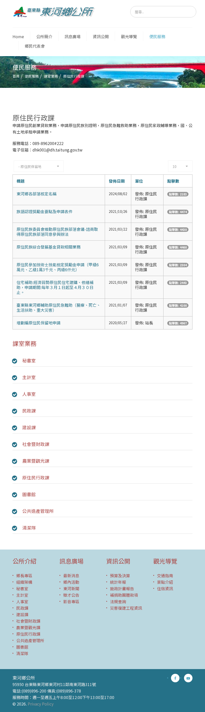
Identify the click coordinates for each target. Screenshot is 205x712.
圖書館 (29, 494)
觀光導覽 (129, 36)
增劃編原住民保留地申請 (38, 323)
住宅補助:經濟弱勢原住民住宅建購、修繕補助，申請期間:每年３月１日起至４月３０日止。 (55, 287)
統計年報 (118, 582)
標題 (20, 181)
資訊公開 (101, 36)
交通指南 (165, 575)
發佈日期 (117, 181)
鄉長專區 (24, 575)
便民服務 (157, 36)
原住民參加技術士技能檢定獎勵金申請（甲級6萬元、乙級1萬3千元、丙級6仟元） (57, 267)
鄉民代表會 (35, 46)
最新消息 (71, 575)
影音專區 (71, 601)
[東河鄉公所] (55, 11)
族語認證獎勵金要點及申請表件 (44, 211)
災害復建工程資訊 (126, 608)
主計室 (29, 377)
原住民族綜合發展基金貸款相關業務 (48, 247)
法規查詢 (118, 601)
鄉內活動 (71, 582)
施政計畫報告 (122, 588)
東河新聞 (71, 588)
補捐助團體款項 (124, 595)
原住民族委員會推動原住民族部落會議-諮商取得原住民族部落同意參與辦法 (57, 231)
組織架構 (24, 582)
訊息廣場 (72, 36)
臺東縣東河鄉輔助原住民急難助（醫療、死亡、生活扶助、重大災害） (58, 307)
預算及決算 (120, 575)
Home (18, 36)
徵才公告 (71, 595)
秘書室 (29, 360)
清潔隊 (29, 527)
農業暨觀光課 (35, 460)
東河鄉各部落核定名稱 (36, 194)
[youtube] (188, 678)
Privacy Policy (41, 704)
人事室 (29, 394)
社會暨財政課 (35, 444)
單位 (139, 181)
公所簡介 (44, 36)
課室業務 (51, 76)
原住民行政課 (35, 477)
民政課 (29, 410)
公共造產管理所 (38, 511)
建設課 (29, 427)
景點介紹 (165, 582)
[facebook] (175, 678)
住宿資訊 (165, 588)
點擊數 (173, 181)
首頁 (16, 76)
